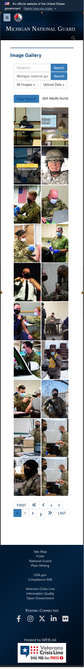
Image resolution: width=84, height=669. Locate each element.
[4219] (54, 165)
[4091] (54, 438)
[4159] (54, 282)
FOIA (40, 556)
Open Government (40, 598)
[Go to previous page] (43, 505)
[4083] (54, 476)
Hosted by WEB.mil (40, 640)
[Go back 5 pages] (34, 505)
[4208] (27, 204)
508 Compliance (40, 579)
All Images (25, 84)
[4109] (27, 438)
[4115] (27, 399)
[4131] (27, 360)
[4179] (27, 243)
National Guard (40, 561)
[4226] (27, 165)
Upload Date (53, 84)
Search (59, 67)
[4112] (54, 399)
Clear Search (26, 98)
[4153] (27, 321)
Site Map (40, 551)
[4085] (27, 476)
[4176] (54, 243)
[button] (40, 8)
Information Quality (40, 593)
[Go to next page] (41, 514)
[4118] (54, 360)
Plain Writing (40, 565)
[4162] (27, 282)
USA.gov (40, 575)
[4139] (54, 321)
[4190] (54, 204)
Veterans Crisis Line (40, 589)
